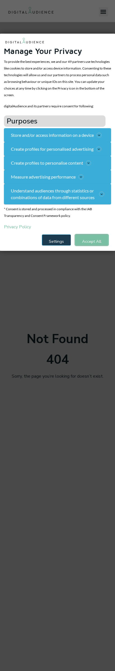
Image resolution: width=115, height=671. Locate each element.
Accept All (91, 241)
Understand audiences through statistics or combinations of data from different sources (53, 194)
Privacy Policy (17, 227)
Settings (56, 241)
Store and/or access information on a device (52, 135)
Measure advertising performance (43, 176)
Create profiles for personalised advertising (52, 149)
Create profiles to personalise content (47, 162)
